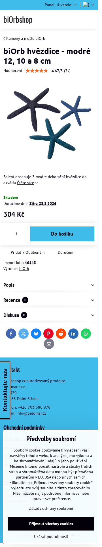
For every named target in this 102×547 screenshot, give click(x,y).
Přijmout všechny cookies (51, 523)
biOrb (24, 268)
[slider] (37, 70)
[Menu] (91, 19)
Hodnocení (12, 70)
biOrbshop (17, 19)
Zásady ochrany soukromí (51, 508)
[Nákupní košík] (77, 19)
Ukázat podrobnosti (51, 536)
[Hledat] (63, 19)
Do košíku (62, 233)
